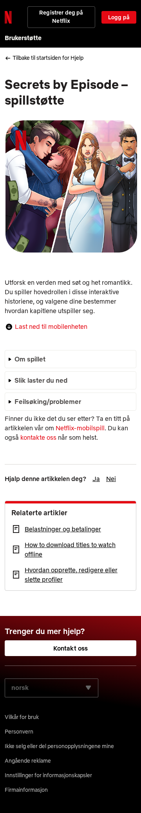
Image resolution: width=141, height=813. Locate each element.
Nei (111, 479)
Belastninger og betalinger (63, 529)
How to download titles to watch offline (70, 549)
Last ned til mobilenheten (51, 326)
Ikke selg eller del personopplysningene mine (59, 746)
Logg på (119, 17)
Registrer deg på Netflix (61, 16)
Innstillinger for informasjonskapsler (48, 775)
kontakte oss (38, 437)
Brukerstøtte (23, 38)
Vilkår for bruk (22, 717)
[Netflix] (8, 17)
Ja (96, 479)
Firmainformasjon (26, 789)
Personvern (19, 731)
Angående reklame (28, 760)
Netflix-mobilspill (80, 428)
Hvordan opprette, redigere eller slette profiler (71, 574)
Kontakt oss (70, 648)
